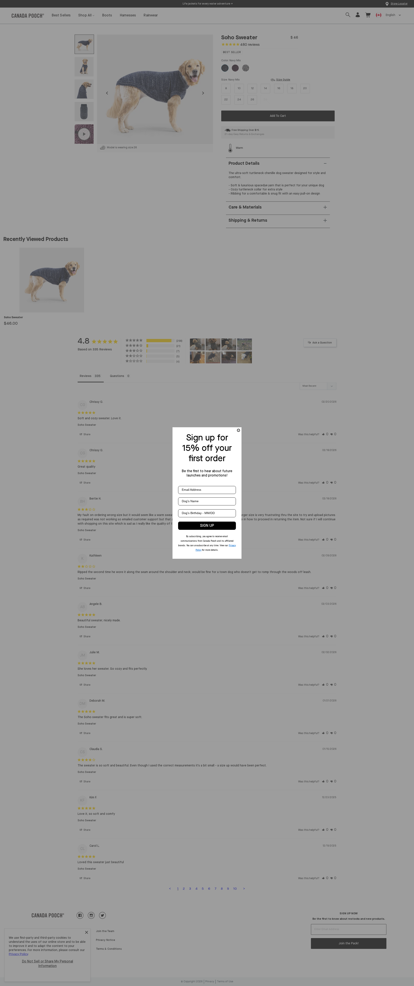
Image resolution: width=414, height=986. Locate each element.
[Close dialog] (238, 430)
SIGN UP (207, 526)
